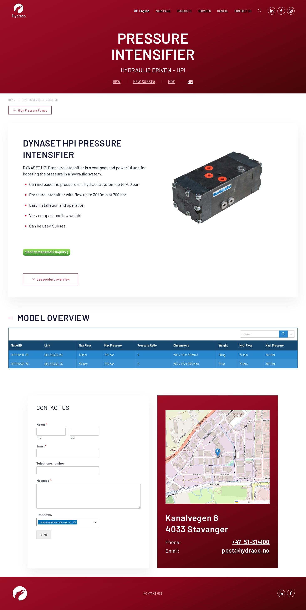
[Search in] (291, 334)
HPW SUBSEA (144, 81)
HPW (117, 81)
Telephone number (50, 463)
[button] (141, 11)
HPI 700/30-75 (53, 363)
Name (41, 424)
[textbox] (79, 522)
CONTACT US (242, 11)
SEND (44, 535)
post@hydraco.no (246, 550)
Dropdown (44, 515)
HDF (171, 81)
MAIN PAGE (163, 11)
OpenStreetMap (260, 501)
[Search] (283, 334)
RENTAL (222, 11)
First (39, 438)
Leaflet (242, 501)
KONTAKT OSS (153, 593)
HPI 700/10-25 (53, 355)
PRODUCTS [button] (184, 11)
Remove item (74, 522)
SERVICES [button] (204, 11)
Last (72, 438)
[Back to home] (18, 11)
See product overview (53, 279)
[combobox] (67, 522)
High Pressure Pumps (32, 110)
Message (43, 480)
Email (41, 446)
